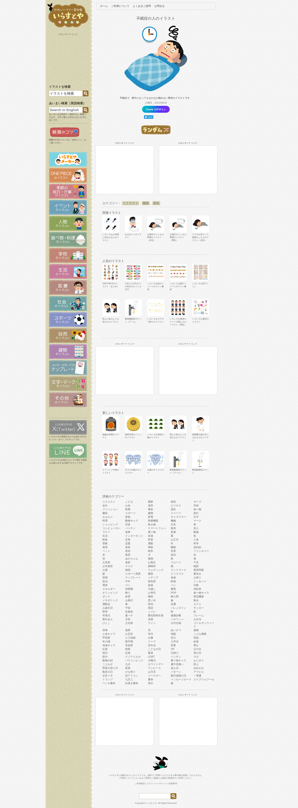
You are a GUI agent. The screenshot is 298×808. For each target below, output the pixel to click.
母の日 (197, 652)
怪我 (105, 577)
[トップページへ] (68, 27)
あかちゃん (131, 558)
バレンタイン (178, 607)
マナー (106, 532)
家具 (173, 528)
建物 (150, 513)
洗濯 (150, 619)
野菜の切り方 (110, 667)
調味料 (152, 566)
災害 (127, 539)
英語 (150, 607)
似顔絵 (197, 547)
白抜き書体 (131, 683)
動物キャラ (131, 520)
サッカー (198, 607)
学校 (196, 505)
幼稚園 (129, 588)
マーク (197, 520)
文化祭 (129, 623)
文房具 (106, 562)
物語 (196, 566)
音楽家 (129, 645)
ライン (152, 623)
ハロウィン (177, 619)
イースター (154, 675)
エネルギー (108, 588)
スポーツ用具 (133, 573)
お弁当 (197, 619)
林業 (127, 649)
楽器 (150, 585)
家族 (127, 516)
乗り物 (152, 532)
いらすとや (152, 803)
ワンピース (154, 667)
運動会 (106, 604)
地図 (173, 633)
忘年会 (152, 645)
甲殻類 (106, 637)
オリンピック (110, 592)
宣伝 (150, 683)
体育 (127, 596)
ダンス (106, 596)
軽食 (105, 539)
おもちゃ (107, 516)
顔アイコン (131, 675)
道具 (150, 505)
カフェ (197, 604)
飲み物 (152, 524)
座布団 (152, 581)
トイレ (152, 611)
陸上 (196, 664)
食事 (127, 532)
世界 (173, 550)
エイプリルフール (203, 679)
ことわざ (107, 664)
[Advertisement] (68, 58)
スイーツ (176, 513)
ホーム (104, 5)
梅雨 (150, 596)
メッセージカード (181, 679)
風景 (127, 554)
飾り (127, 592)
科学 (196, 543)
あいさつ (176, 630)
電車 (105, 585)
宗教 (196, 585)
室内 (150, 604)
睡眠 (146, 203)
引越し (152, 588)
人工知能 (130, 637)
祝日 (105, 652)
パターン (176, 671)
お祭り (197, 577)
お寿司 (152, 592)
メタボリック (110, 600)
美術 (127, 547)
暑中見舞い (177, 664)
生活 (105, 535)
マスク (129, 566)
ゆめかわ (198, 667)
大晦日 (152, 660)
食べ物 (197, 509)
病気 (156, 203)
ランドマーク (178, 569)
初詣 (196, 637)
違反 (173, 509)
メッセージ (199, 581)
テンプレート (133, 577)
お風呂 (152, 562)
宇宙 (127, 607)
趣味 (105, 513)
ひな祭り (130, 671)
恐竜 (173, 645)
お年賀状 (107, 566)
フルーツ (176, 562)
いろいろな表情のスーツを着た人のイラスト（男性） (178, 322)
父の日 (197, 649)
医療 (127, 509)
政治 (105, 581)
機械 (173, 520)
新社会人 (107, 619)
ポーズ (197, 501)
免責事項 (173, 783)
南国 (127, 569)
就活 (173, 554)
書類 (150, 573)
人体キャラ (108, 633)
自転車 (197, 588)
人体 (196, 539)
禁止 (196, 645)
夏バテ (129, 615)
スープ (152, 641)
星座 (127, 667)
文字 (196, 516)
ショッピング (110, 524)
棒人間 (174, 596)
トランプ (107, 679)
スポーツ (130, 513)
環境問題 (198, 569)
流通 (173, 604)
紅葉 (105, 649)
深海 (105, 630)
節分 (105, 656)
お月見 (152, 671)
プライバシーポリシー (157, 783)
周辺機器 (198, 596)
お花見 (129, 633)
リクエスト (130, 203)
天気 (127, 619)
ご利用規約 (140, 783)
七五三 (129, 679)
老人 (196, 528)
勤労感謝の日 (178, 675)
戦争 (150, 550)
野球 (105, 611)
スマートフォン (157, 528)
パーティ (130, 528)
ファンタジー (201, 550)
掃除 (150, 547)
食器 (173, 577)
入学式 (174, 641)
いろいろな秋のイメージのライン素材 (155, 286)
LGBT (151, 656)
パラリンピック (134, 660)
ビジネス (176, 505)
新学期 (129, 641)
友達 (150, 535)
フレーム (198, 615)
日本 (173, 524)
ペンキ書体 (108, 683)
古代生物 (176, 623)
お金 (127, 505)
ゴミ (127, 585)
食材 (127, 562)
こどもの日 (154, 649)
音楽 (127, 524)
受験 (105, 543)
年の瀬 (106, 641)
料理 (105, 520)
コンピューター (111, 528)
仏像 (150, 637)
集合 (196, 600)
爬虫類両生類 (155, 615)
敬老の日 (107, 671)
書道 (150, 652)
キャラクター (178, 516)
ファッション (110, 509)
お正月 (174, 539)
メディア (153, 577)
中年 (127, 581)
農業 (173, 588)
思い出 (152, 600)
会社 (105, 505)
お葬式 (129, 600)
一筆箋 (197, 675)
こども (129, 501)
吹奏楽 (129, 611)
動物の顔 (107, 660)
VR (172, 649)
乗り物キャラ (178, 660)
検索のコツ (77, 140)
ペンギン (176, 656)
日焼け (174, 652)
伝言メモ (107, 675)
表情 (105, 547)
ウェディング (155, 569)
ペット (106, 550)
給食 (196, 641)
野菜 (150, 539)
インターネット (134, 535)
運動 (150, 543)
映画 (173, 581)
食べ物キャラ (201, 592)
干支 (196, 562)
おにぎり (198, 660)
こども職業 (199, 633)
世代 (150, 633)
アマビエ (198, 671)
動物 (196, 532)
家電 (150, 516)
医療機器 (153, 520)
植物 (150, 558)
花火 (173, 637)
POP (173, 592)
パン (173, 585)
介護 (105, 569)
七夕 (127, 664)
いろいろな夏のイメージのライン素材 (178, 286)
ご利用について (120, 5)
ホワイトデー (155, 664)
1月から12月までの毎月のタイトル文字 (133, 286)
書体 (150, 679)
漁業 (127, 630)
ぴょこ (106, 623)
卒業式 (106, 615)
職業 (150, 501)
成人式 (174, 667)
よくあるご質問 (142, 5)
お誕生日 (107, 607)
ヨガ (196, 656)
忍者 (127, 652)
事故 (150, 509)
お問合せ (159, 5)
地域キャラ (108, 645)
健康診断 (176, 615)
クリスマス (177, 573)
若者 (173, 532)
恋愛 (127, 543)
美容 (127, 550)
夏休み (197, 573)
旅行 (196, 513)
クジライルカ (133, 656)
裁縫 (196, 630)
